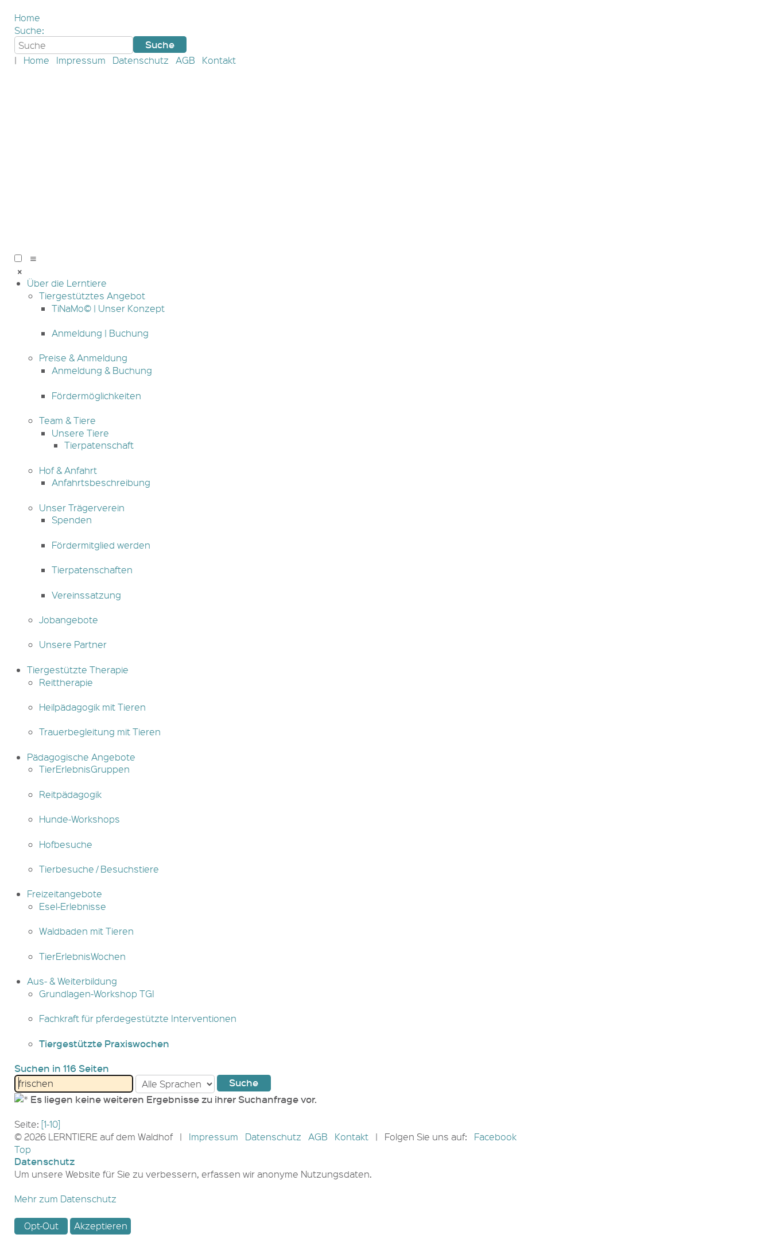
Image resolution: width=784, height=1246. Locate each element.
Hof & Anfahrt (68, 470)
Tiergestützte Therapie (78, 669)
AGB (185, 60)
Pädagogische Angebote (81, 757)
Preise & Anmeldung (83, 358)
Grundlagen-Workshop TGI (96, 993)
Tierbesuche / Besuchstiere (99, 869)
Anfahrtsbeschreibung (101, 482)
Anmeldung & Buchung (102, 370)
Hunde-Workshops (79, 819)
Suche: (29, 30)
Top (22, 1149)
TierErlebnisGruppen (84, 769)
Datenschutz (140, 60)
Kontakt (219, 60)
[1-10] (50, 1124)
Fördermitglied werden (101, 545)
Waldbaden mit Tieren (86, 931)
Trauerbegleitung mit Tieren (100, 732)
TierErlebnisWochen (82, 956)
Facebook (495, 1137)
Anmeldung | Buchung (100, 333)
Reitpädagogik (70, 794)
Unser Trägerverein (82, 508)
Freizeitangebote (64, 894)
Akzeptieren (100, 1226)
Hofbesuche (65, 844)
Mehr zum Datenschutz (65, 1199)
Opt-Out (41, 1226)
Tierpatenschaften (92, 570)
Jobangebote (68, 620)
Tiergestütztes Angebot (92, 296)
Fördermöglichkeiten (96, 395)
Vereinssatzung (86, 595)
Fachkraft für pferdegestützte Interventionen (137, 1018)
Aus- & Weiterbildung (72, 981)
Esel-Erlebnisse (72, 906)
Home (27, 17)
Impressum (81, 60)
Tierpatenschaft (99, 445)
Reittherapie (66, 682)
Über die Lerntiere (67, 283)
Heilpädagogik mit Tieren (92, 707)
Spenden (72, 520)
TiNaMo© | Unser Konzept (108, 308)
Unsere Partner (73, 644)
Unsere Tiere (80, 433)
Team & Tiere (67, 420)
